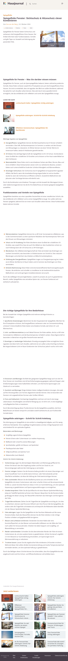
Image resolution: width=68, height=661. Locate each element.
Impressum (48, 655)
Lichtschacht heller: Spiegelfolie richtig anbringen (35, 103)
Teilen (24, 28)
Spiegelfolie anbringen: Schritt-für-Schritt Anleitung (35, 115)
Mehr (31, 28)
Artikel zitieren (9, 28)
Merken (18, 28)
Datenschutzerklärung (61, 655)
